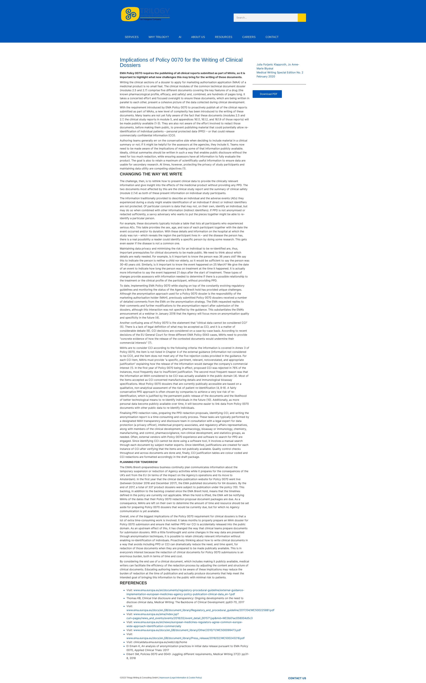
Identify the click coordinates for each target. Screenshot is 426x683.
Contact (272, 37)
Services (132, 37)
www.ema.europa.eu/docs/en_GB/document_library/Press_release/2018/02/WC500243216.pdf (185, 638)
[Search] (302, 17)
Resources (223, 37)
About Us (198, 37)
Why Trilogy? (159, 37)
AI (180, 37)
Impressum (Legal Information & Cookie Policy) (180, 678)
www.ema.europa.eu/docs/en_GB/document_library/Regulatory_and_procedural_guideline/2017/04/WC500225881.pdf (200, 610)
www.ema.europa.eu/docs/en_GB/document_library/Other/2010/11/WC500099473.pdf (187, 630)
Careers (249, 37)
